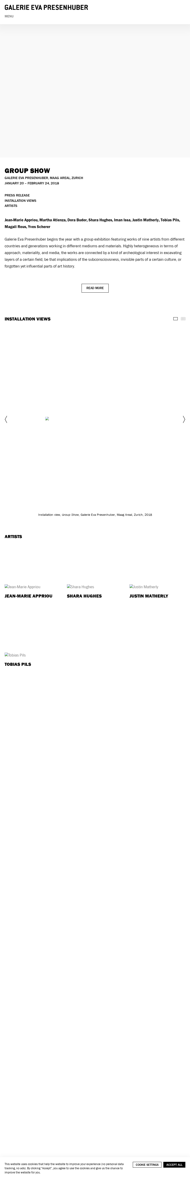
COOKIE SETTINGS (147, 1164)
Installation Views (20, 201)
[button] (6, 419)
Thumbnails (183, 318)
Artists (11, 206)
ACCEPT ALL (174, 1164)
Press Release (17, 195)
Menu (9, 16)
